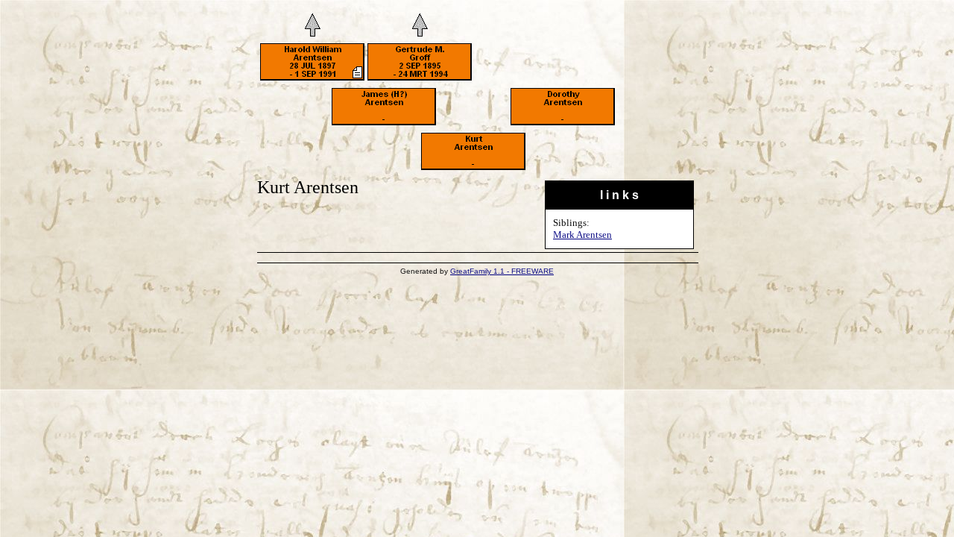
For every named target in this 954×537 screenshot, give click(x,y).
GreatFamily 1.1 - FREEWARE (502, 271)
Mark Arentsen (582, 234)
